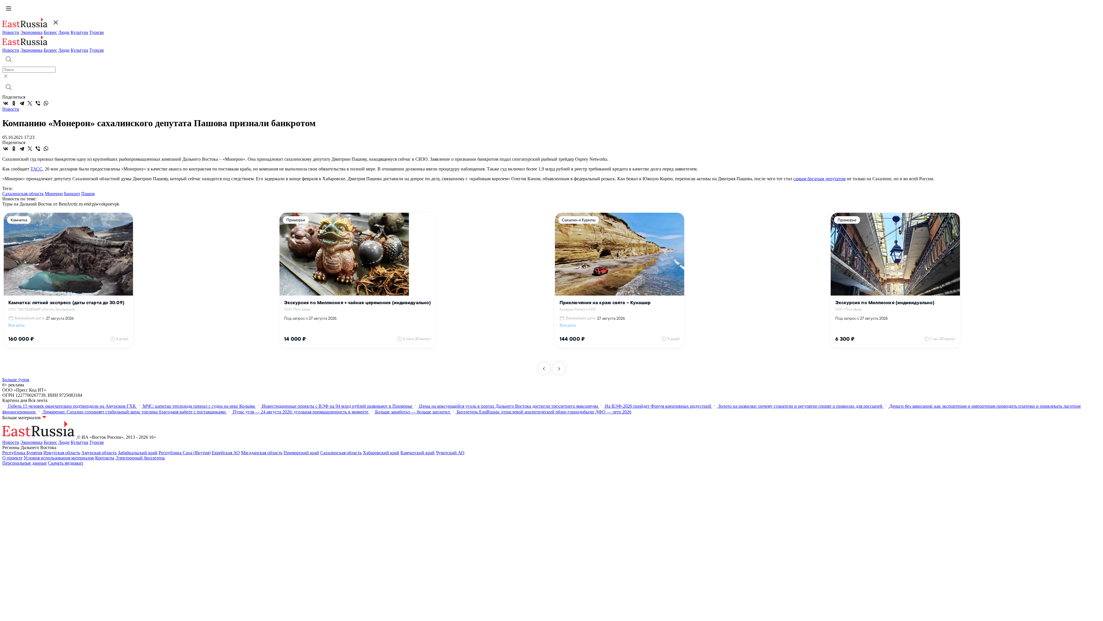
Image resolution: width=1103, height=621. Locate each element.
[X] (29, 103)
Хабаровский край (381, 452)
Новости (10, 32)
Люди (64, 32)
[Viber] (37, 103)
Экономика (31, 32)
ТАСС (36, 168)
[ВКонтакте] (5, 103)
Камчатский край (417, 452)
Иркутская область (61, 452)
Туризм (96, 32)
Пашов (88, 193)
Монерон (54, 193)
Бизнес (50, 32)
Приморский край (301, 452)
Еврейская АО (226, 452)
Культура (79, 32)
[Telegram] (21, 103)
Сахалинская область (23, 193)
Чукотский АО (450, 452)
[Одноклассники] (13, 103)
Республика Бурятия (22, 452)
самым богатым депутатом (819, 178)
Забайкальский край (137, 452)
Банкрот (72, 193)
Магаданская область (261, 452)
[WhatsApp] (46, 103)
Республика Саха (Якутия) (185, 452)
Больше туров (15, 379)
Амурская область (99, 452)
